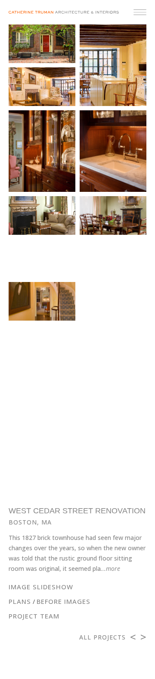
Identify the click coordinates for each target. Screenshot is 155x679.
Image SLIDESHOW (41, 587)
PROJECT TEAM (34, 616)
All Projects (102, 637)
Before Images (63, 601)
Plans (20, 601)
